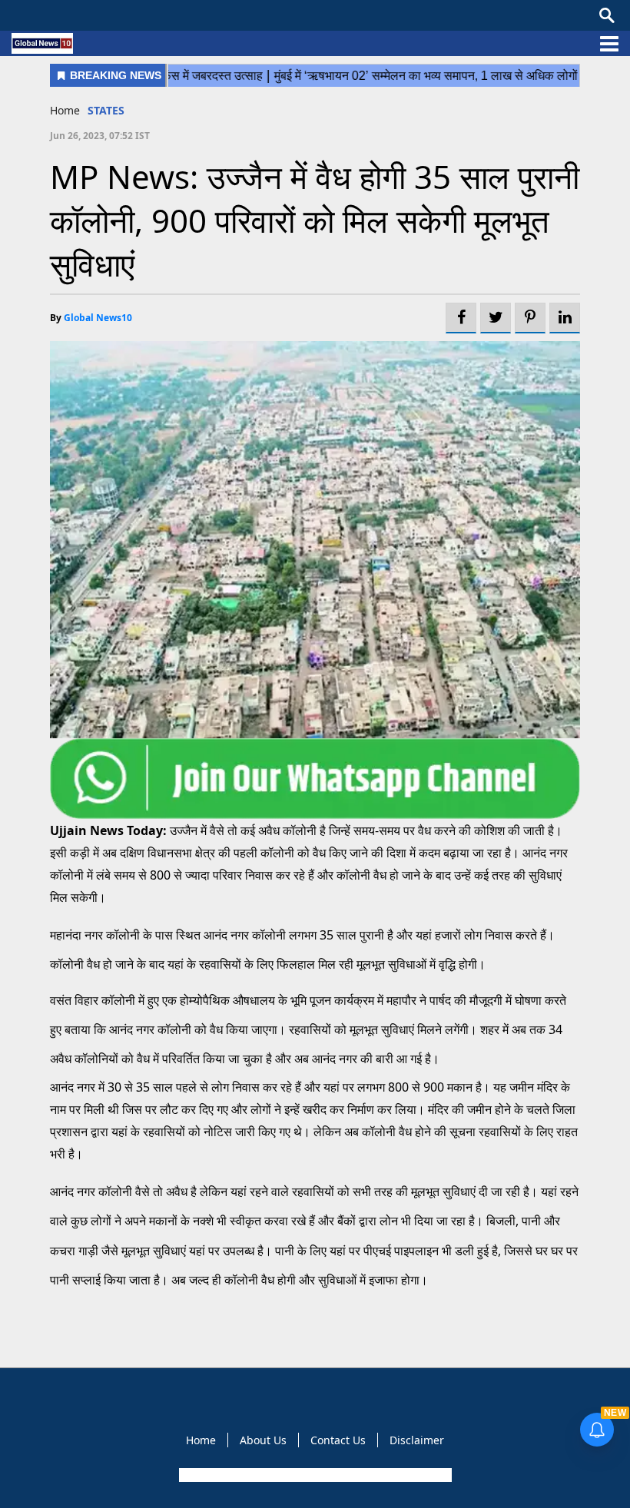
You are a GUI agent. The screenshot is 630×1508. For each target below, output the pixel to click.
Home (65, 110)
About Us (263, 1440)
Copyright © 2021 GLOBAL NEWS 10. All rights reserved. (314, 1475)
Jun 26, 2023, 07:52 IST (100, 135)
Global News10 (98, 317)
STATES (106, 110)
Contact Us (338, 1440)
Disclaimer (417, 1440)
